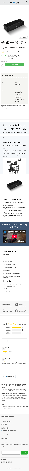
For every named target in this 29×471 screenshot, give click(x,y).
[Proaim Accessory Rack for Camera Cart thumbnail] (3, 42)
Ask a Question (10, 376)
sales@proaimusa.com (9, 430)
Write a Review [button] (15, 337)
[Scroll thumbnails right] (27, 42)
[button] (14, 59)
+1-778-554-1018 (4, 428)
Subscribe (24, 452)
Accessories (8, 8)
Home (2, 8)
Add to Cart (15, 64)
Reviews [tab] (4, 341)
